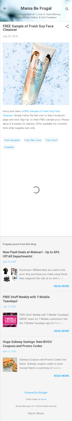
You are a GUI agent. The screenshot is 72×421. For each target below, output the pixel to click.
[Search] (67, 9)
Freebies (9, 147)
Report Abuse (36, 413)
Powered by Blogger (36, 392)
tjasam (43, 399)
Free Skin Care (33, 140)
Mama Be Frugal (36, 8)
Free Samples (12, 140)
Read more (61, 286)
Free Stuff (51, 140)
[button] (67, 26)
